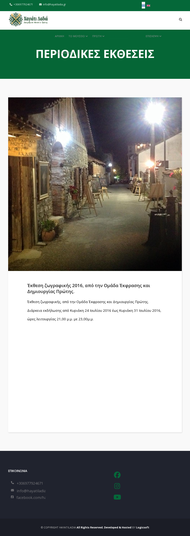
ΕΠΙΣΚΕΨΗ (152, 36)
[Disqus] (98, 370)
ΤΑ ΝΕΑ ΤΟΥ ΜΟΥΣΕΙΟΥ (123, 36)
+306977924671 (23, 4)
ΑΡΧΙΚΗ (59, 36)
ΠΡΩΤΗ (96, 36)
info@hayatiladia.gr (54, 4)
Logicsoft (142, 527)
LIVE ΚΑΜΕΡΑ (63, 53)
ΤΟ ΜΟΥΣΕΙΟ (76, 36)
